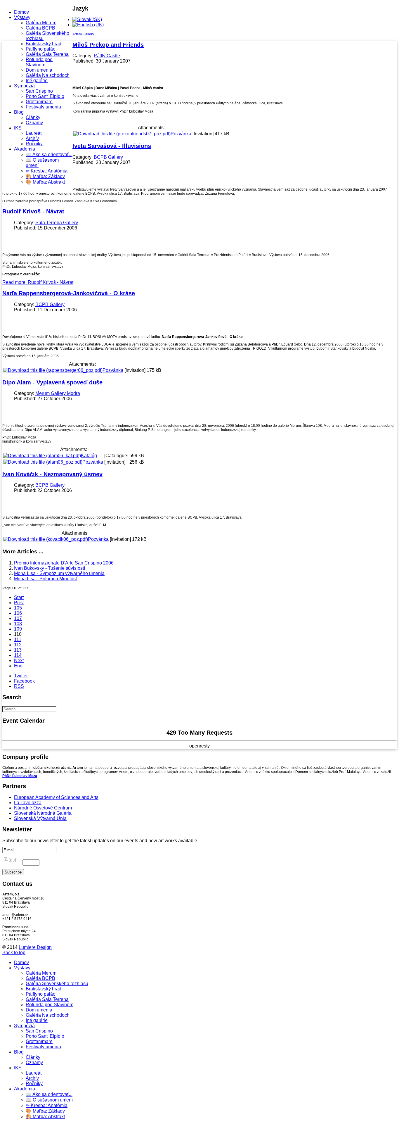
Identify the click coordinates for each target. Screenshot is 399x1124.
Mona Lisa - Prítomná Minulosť (45, 578)
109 (18, 628)
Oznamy (34, 122)
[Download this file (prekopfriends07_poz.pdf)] (122, 133)
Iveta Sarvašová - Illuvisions (111, 146)
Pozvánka (181, 133)
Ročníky (34, 143)
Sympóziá (24, 85)
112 (18, 644)
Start (19, 597)
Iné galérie (37, 80)
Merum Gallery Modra (57, 393)
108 (18, 623)
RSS (19, 686)
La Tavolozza (27, 802)
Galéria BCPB (40, 27)
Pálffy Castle (107, 55)
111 (17, 639)
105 (18, 607)
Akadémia (24, 148)
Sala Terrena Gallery (56, 222)
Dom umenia (39, 70)
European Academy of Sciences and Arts (56, 797)
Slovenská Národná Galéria (43, 813)
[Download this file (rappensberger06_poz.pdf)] (53, 370)
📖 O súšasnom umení (49, 1099)
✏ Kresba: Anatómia (46, 170)
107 (18, 618)
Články (33, 117)
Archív (32, 138)
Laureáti (34, 133)
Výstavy (22, 17)
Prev (19, 602)
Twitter (21, 675)
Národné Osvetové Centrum (43, 807)
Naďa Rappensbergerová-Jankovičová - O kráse (68, 293)
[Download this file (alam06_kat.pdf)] (42, 455)
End (18, 665)
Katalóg (89, 455)
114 (18, 655)
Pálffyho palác (40, 48)
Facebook (24, 680)
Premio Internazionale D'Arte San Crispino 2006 (64, 562)
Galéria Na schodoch (48, 75)
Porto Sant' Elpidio (45, 96)
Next (19, 660)
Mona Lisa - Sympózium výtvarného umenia (59, 573)
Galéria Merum (41, 22)
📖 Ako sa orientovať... (49, 154)
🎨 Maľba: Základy (45, 176)
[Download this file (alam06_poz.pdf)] (42, 462)
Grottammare (39, 101)
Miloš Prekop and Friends (108, 45)
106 (18, 613)
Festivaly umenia (43, 106)
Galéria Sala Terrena (47, 54)
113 (18, 650)
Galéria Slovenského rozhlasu (57, 983)
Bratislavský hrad (43, 43)
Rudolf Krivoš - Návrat (33, 211)
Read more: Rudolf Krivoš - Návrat (37, 282)
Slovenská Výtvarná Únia (40, 818)
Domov (21, 12)
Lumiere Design (35, 947)
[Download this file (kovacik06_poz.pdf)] (45, 539)
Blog (19, 112)
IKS (18, 127)
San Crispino (39, 91)
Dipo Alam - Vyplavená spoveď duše (52, 382)
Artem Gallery (83, 34)
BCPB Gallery (108, 157)
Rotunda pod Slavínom (39, 62)
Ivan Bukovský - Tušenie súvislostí (49, 568)
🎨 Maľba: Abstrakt (45, 181)
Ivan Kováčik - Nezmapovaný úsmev (52, 474)
